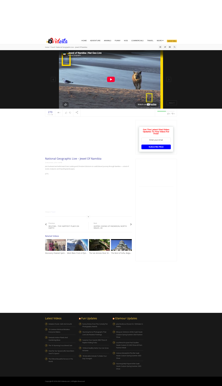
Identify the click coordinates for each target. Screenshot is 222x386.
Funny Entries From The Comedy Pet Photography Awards (95, 325)
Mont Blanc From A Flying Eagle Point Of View (85, 253)
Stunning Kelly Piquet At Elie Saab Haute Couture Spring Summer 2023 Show (128, 366)
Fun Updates (89, 318)
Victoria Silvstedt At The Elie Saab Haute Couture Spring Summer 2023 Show (128, 355)
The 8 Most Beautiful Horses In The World (61, 360)
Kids (126, 40)
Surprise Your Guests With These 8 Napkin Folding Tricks (94, 341)
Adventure (95, 40)
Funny (117, 40)
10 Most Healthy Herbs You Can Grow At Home (95, 349)
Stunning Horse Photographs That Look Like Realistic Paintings (94, 333)
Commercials (137, 40)
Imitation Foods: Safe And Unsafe (60, 324)
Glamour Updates (126, 318)
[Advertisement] (111, 18)
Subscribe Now (156, 147)
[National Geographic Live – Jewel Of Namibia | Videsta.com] (56, 40)
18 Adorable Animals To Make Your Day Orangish (94, 357)
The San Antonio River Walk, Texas (103, 253)
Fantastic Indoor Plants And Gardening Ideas (58, 338)
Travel (150, 40)
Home (84, 40)
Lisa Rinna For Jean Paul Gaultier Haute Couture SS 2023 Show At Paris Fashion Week (129, 345)
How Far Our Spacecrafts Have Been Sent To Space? (61, 352)
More (159, 40)
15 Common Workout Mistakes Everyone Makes (59, 330)
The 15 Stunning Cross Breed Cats (60, 345)
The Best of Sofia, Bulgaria (121, 253)
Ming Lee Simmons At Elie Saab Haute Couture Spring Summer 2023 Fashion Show (129, 334)
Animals (107, 40)
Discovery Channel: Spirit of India (58, 253)
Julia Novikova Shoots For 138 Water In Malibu (129, 325)
